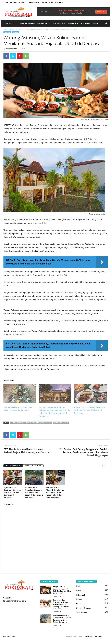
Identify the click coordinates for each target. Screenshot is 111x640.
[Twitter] (13, 56)
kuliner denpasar (17, 423)
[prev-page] (102, 465)
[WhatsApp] (26, 56)
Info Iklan (59, 2)
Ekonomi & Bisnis (27, 23)
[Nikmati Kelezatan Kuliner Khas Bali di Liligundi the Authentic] (19, 393)
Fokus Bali (9, 23)
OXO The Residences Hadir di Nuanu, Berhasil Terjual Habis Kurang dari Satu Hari (27, 451)
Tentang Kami (47, 2)
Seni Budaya (81, 612)
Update (15, 32)
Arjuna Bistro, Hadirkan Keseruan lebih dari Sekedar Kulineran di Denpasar (89, 410)
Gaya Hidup (42, 23)
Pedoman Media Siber (73, 637)
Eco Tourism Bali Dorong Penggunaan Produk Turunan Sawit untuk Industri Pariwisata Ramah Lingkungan (83, 452)
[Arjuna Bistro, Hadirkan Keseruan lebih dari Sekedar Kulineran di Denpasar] (90, 393)
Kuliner (12, 29)
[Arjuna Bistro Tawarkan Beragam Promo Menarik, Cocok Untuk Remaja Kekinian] (34, 477)
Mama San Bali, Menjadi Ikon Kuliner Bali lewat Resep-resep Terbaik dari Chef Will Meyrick (55, 492)
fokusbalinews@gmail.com (14, 601)
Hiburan (72, 23)
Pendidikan (58, 23)
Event (78, 604)
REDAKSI (98, 637)
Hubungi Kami (33, 2)
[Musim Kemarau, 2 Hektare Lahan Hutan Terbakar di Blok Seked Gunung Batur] (45, 618)
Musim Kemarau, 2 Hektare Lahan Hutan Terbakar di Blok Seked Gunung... (62, 618)
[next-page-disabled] (105, 465)
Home (5, 29)
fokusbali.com (11, 48)
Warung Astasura (32, 423)
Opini (95, 23)
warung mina (46, 423)
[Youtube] (23, 607)
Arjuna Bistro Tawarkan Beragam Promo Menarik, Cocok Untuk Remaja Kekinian (34, 492)
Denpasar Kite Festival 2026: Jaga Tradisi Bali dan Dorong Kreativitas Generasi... (61, 604)
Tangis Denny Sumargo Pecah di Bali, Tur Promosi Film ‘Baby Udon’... (62, 589)
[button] (106, 23)
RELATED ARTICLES (13, 466)
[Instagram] (12, 607)
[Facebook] (6, 56)
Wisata (79, 590)
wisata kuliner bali (61, 423)
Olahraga (85, 23)
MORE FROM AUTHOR (33, 466)
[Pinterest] (20, 56)
